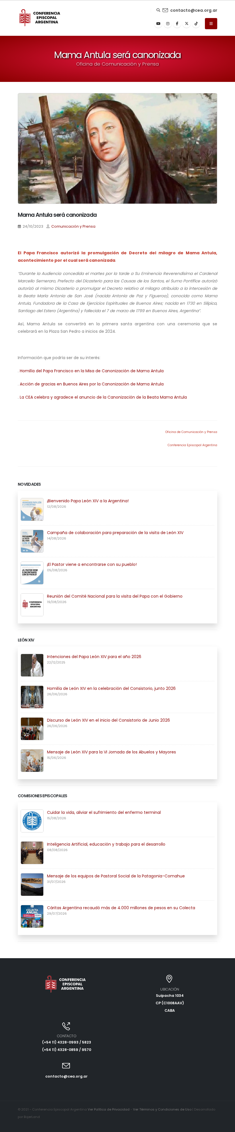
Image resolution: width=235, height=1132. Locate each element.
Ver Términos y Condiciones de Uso (162, 1109)
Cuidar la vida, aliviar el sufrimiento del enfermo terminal (104, 812)
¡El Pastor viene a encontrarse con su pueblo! (92, 564)
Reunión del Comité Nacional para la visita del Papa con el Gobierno (115, 596)
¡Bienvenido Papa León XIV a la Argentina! (88, 501)
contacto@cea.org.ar (193, 10)
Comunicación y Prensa (73, 226)
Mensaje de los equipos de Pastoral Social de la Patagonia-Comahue (116, 876)
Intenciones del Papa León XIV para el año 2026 (94, 656)
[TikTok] (196, 24)
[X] (187, 24)
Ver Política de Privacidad (109, 1109)
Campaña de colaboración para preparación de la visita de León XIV (115, 533)
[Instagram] (168, 24)
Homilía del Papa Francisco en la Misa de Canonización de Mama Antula (92, 371)
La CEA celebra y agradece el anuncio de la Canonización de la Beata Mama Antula (103, 397)
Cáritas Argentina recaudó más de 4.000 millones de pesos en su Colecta (121, 908)
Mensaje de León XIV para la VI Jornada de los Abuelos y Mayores (111, 752)
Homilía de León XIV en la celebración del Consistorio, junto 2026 (111, 688)
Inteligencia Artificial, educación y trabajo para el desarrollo (106, 844)
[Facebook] (177, 24)
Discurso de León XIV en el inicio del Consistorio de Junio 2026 (108, 720)
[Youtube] (158, 24)
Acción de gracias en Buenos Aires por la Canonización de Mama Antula (92, 384)
